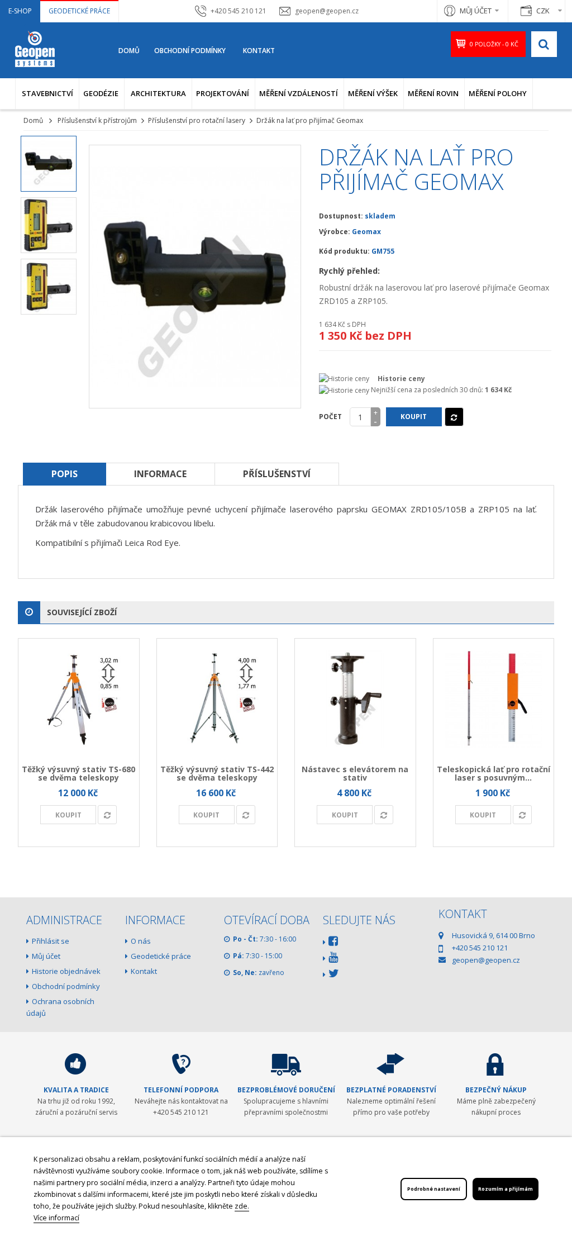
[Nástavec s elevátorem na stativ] (355, 699)
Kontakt (259, 50)
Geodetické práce (79, 11)
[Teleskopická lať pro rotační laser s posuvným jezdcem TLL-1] (493, 699)
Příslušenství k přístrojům (97, 120)
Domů (129, 50)
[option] (49, 164)
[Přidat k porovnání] (454, 416)
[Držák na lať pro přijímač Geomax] (49, 164)
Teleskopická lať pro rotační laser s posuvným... (493, 773)
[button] (47, 93)
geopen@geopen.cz (327, 11)
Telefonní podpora (181, 1090)
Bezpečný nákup (496, 1090)
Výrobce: (334, 231)
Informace (160, 474)
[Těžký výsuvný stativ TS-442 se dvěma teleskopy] (217, 699)
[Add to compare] (107, 814)
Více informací (56, 1218)
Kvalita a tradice (76, 1090)
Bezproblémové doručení (286, 1090)
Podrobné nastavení (433, 1189)
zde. (242, 1206)
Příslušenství (277, 474)
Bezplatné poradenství (391, 1090)
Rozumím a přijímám (505, 1189)
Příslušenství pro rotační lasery (196, 120)
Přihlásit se (50, 941)
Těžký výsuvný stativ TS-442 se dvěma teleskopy (217, 773)
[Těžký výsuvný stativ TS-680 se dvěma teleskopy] (78, 699)
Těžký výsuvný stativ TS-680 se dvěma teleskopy (78, 773)
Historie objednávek (66, 971)
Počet (330, 416)
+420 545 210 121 (238, 11)
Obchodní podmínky (190, 50)
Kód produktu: (344, 251)
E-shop (20, 11)
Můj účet (46, 956)
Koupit (414, 416)
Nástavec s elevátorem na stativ (355, 773)
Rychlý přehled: (349, 270)
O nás (141, 941)
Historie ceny (401, 378)
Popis (64, 474)
